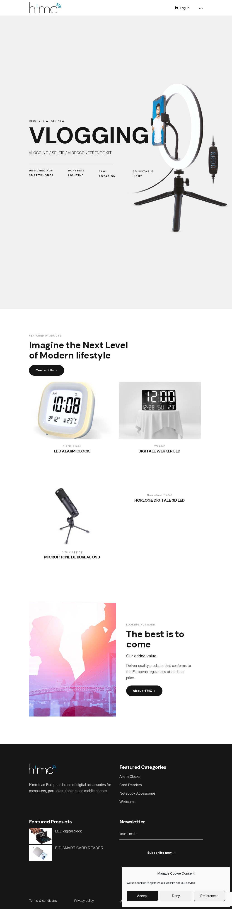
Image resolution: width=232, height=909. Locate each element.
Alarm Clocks (129, 777)
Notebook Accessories (137, 793)
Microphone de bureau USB (72, 557)
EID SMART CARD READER (79, 848)
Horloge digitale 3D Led (159, 500)
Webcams (127, 802)
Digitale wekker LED (159, 451)
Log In (184, 8)
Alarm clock (72, 445)
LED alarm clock (72, 451)
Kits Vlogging (72, 551)
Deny (176, 896)
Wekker (159, 445)
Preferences (209, 896)
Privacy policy (84, 900)
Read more (67, 458)
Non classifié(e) (159, 495)
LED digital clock (68, 831)
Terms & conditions (43, 900)
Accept (142, 896)
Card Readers (130, 785)
